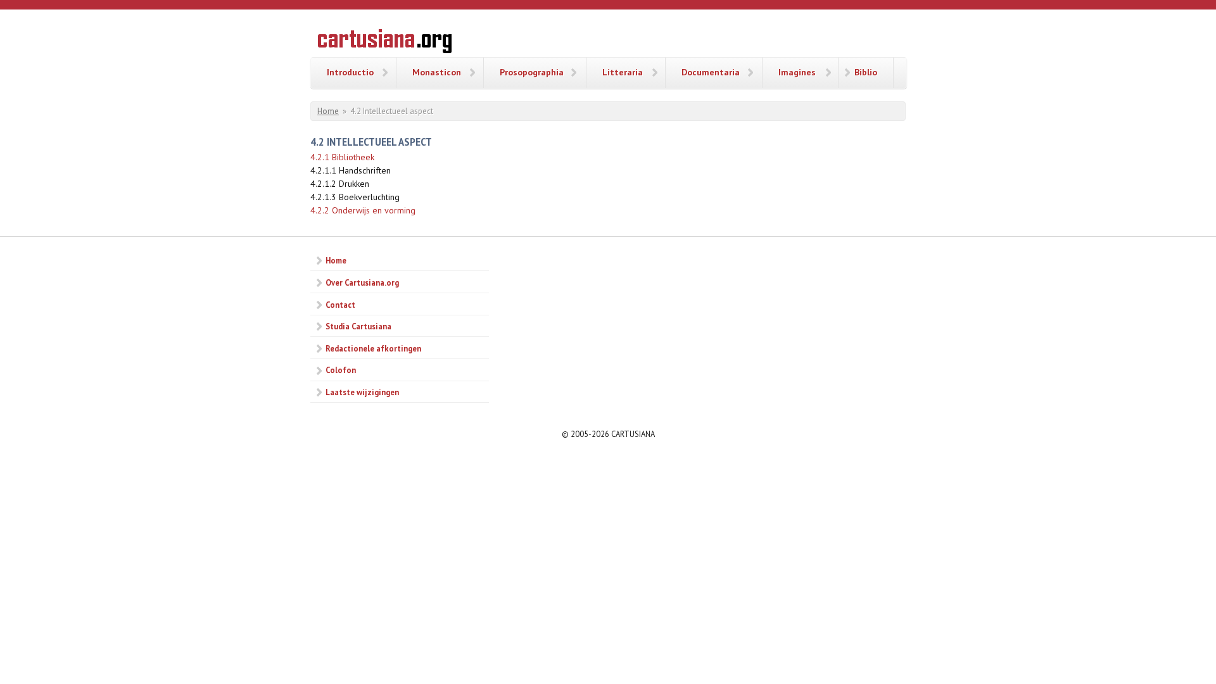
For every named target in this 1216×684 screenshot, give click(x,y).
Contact (340, 305)
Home (328, 111)
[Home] (384, 43)
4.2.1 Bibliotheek (342, 157)
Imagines (797, 72)
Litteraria (622, 72)
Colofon (341, 370)
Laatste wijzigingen (362, 392)
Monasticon (436, 72)
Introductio (350, 72)
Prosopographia (532, 72)
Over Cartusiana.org (362, 282)
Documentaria (710, 72)
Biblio (865, 72)
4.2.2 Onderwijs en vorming (362, 210)
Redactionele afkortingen (373, 348)
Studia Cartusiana (358, 326)
